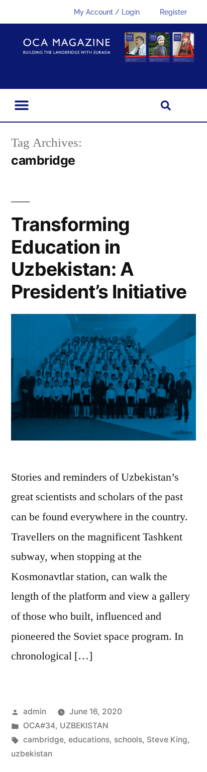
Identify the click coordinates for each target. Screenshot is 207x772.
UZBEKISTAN (84, 725)
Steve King (167, 739)
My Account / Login (107, 12)
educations (89, 739)
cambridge (43, 739)
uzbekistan (31, 753)
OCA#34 (39, 725)
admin (34, 711)
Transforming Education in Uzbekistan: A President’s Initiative (99, 258)
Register (173, 12)
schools (128, 739)
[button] (21, 105)
